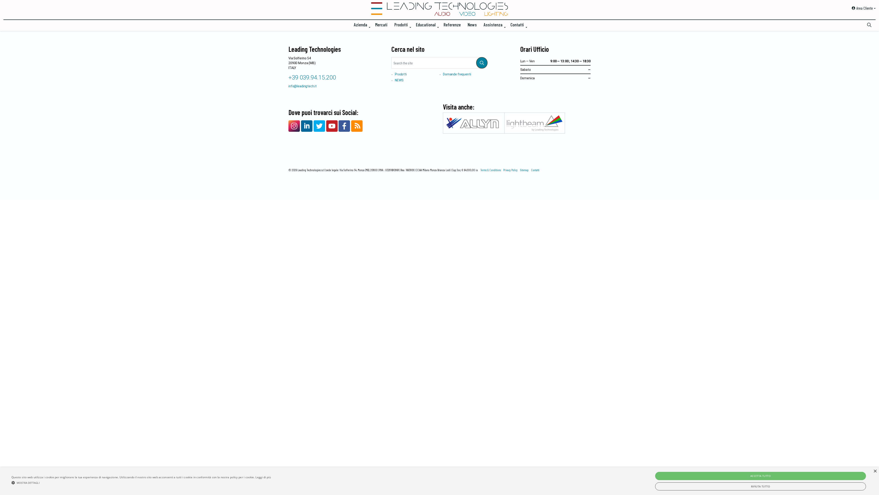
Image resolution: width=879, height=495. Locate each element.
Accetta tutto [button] (760, 476)
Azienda (360, 24)
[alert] (439, 481)
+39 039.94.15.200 (312, 77)
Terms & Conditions (490, 170)
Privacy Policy (510, 170)
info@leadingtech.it (302, 86)
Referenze (452, 24)
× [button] (875, 471)
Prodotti (401, 24)
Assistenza (493, 24)
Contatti (517, 24)
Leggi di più (263, 477)
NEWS (399, 80)
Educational (426, 24)
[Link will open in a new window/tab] (294, 126)
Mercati (381, 24)
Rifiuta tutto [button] (760, 486)
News (472, 24)
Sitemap (524, 170)
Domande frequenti (457, 74)
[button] (482, 63)
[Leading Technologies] (439, 9)
